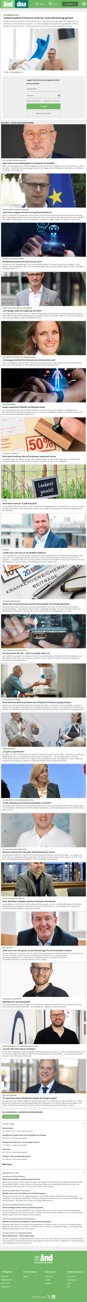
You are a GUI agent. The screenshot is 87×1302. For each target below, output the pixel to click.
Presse (47, 1279)
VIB (68, 1286)
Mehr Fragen (7, 1164)
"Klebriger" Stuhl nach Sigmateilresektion (16, 1156)
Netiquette (5, 1286)
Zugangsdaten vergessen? (51, 100)
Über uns (48, 1276)
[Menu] (84, 4)
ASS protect (6, 1149)
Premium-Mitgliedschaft (6, 1278)
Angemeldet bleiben (35, 100)
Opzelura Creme (7, 1128)
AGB (69, 1283)
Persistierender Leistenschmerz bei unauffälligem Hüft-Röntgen (24, 1135)
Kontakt (48, 1283)
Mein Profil (5, 1283)
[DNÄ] (21, 4)
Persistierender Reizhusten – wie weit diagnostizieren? (21, 1142)
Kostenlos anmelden (43, 113)
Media (25, 1276)
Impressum (71, 1276)
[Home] (8, 4)
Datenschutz (72, 1279)
